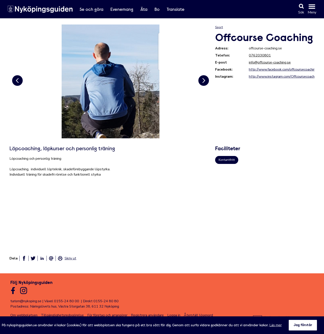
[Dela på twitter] (33, 258)
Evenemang (121, 10)
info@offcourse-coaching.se (270, 62)
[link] (67, 258)
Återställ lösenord (198, 315)
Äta (143, 10)
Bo (157, 10)
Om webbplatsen (23, 315)
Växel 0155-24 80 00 (61, 301)
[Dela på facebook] (24, 258)
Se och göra (91, 10)
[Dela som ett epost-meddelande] (51, 258)
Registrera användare (147, 315)
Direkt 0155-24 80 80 (101, 301)
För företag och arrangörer (107, 315)
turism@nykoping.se (25, 301)
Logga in (173, 315)
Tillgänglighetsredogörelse (62, 315)
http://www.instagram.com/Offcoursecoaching (284, 76)
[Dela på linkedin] (42, 258)
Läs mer (275, 325)
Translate (175, 10)
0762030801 (260, 55)
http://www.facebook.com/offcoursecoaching (283, 69)
